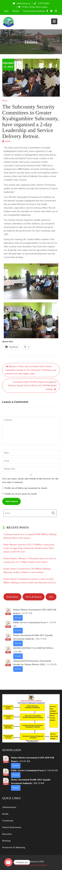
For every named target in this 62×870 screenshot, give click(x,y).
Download (18, 617)
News (5, 100)
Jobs (6, 11)
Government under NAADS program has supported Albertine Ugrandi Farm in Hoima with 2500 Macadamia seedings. (32, 385)
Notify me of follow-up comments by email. (26, 488)
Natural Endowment (11, 827)
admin (8, 141)
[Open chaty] (8, 862)
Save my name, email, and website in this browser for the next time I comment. (30, 480)
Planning (6, 840)
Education (7, 834)
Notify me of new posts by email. (21, 494)
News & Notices (33, 597)
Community (7, 820)
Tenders (15, 11)
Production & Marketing (13, 847)
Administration (9, 807)
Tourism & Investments (34, 11)
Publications (12, 597)
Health (5, 814)
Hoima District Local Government (31, 865)
